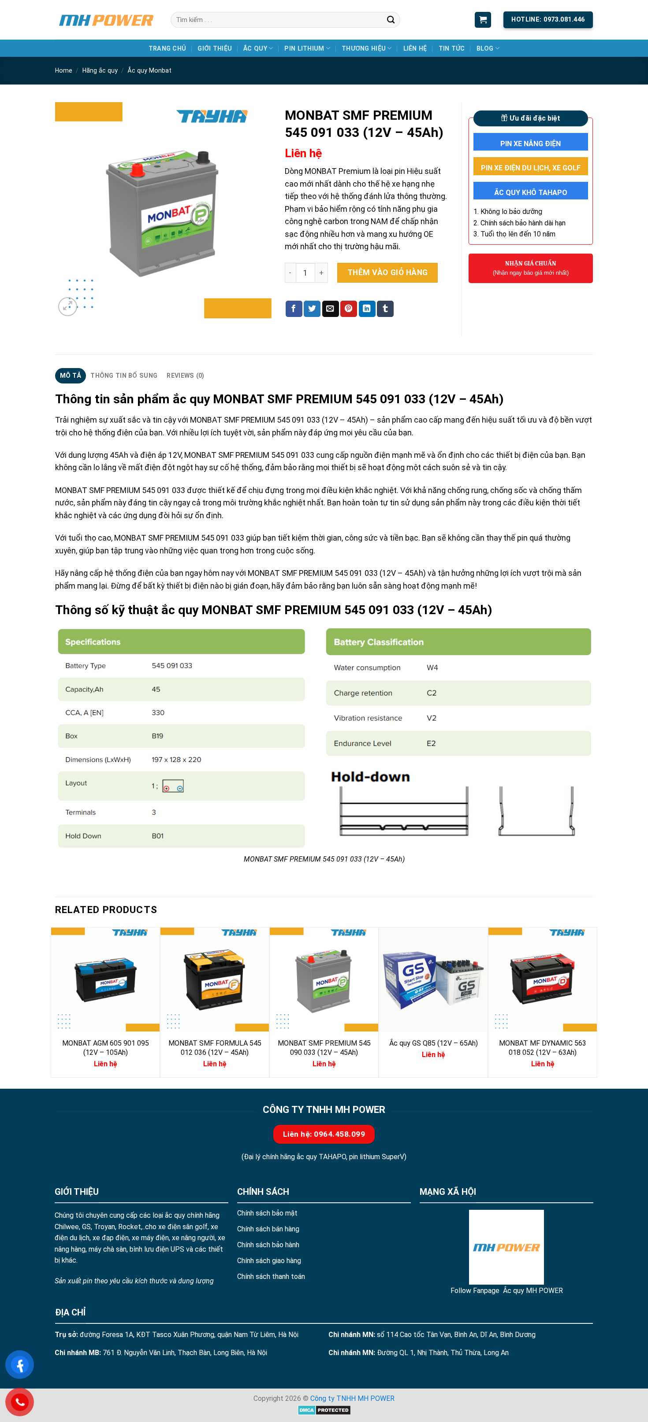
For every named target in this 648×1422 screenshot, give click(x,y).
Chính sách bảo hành (268, 1245)
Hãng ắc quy (100, 70)
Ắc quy (255, 48)
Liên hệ (415, 48)
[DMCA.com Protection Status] (324, 1409)
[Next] (592, 1001)
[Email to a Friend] (330, 309)
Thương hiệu (364, 48)
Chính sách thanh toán (271, 1276)
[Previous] (55, 1001)
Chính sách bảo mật (267, 1213)
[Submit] (391, 19)
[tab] (70, 376)
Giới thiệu (214, 48)
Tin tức (452, 48)
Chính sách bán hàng (268, 1229)
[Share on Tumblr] (385, 309)
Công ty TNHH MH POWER (352, 1398)
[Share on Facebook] (294, 309)
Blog (485, 48)
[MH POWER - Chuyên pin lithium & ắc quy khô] (106, 19)
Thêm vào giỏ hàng (387, 272)
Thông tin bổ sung (123, 375)
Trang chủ (167, 48)
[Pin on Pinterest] (348, 309)
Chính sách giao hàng (269, 1260)
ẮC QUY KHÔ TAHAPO (530, 192)
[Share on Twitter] (312, 309)
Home (63, 70)
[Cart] (483, 20)
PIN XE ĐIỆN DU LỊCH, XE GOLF (531, 168)
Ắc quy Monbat (149, 70)
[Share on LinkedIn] (367, 309)
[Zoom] (67, 306)
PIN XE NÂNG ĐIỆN (530, 144)
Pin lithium (304, 48)
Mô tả (70, 375)
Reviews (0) (185, 375)
